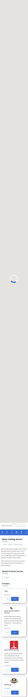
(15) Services (7, 666)
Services (10, 544)
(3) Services (7, 628)
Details (15, 599)
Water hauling (18, 544)
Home (4, 544)
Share (7, 599)
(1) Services (7, 688)
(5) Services (7, 595)
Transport (6, 578)
